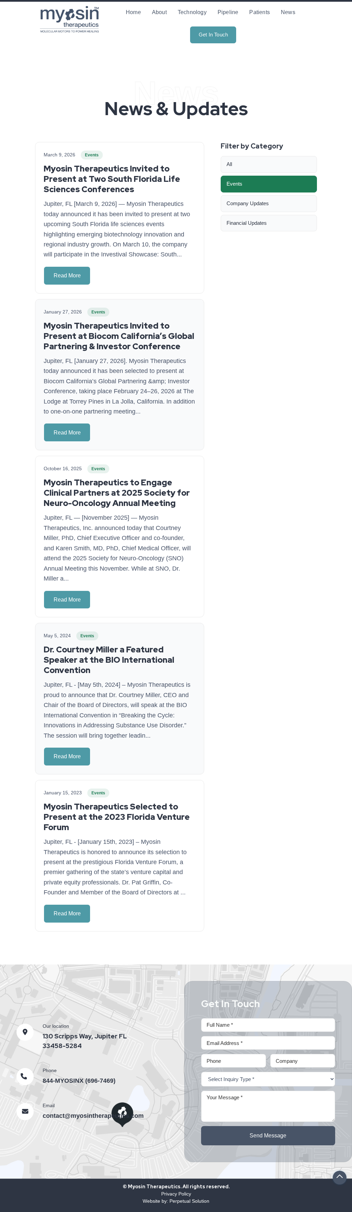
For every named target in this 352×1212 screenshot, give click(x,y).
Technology (192, 12)
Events (234, 184)
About (159, 12)
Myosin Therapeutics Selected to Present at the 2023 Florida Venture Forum (117, 817)
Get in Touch (213, 34)
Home (133, 12)
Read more (67, 275)
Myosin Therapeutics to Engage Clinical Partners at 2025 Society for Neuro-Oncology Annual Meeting (117, 492)
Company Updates (248, 203)
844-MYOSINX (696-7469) (79, 1080)
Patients (259, 12)
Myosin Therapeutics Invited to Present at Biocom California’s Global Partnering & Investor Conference (119, 336)
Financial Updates (247, 223)
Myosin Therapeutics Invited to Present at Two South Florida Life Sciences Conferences (112, 179)
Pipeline (228, 12)
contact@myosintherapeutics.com (93, 1115)
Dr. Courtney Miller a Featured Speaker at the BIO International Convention (109, 659)
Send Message (268, 1135)
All (229, 164)
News (288, 12)
